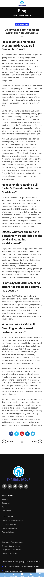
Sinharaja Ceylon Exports (11, 546)
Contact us (6, 503)
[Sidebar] (3, 176)
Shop (4, 507)
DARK (26, 562)
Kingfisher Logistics (9, 524)
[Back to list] (22, 441)
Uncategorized (25, 15)
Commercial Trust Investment (12, 542)
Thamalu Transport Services (12, 520)
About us (5, 499)
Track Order (6, 511)
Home (15, 15)
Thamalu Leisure (8, 532)
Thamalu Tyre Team (9, 553)
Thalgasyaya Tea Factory (11, 550)
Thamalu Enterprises (9, 528)
